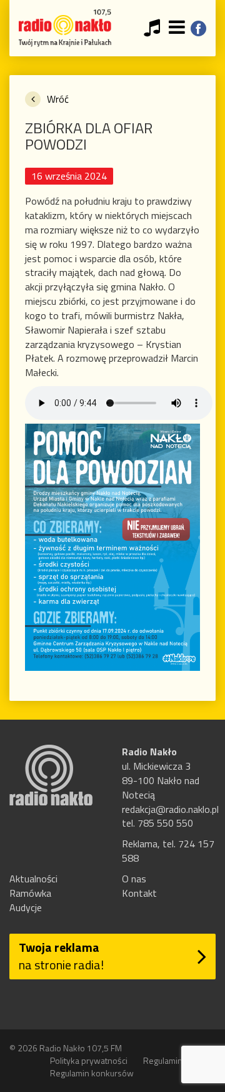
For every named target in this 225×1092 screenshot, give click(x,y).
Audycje (25, 907)
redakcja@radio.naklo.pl (170, 809)
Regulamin (162, 1060)
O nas (134, 878)
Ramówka (30, 893)
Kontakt (139, 893)
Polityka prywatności (89, 1060)
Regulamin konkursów (92, 1072)
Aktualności (33, 878)
